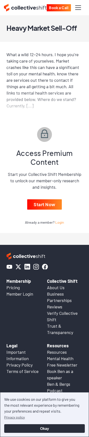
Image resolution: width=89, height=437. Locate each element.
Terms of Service (22, 371)
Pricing (13, 287)
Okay (44, 428)
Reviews (54, 306)
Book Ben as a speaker (60, 374)
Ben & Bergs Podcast (58, 387)
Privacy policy (14, 417)
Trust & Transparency (60, 329)
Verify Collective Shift (62, 316)
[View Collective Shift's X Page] (18, 267)
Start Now (44, 204)
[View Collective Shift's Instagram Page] (36, 267)
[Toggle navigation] (78, 8)
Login (59, 222)
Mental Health (60, 358)
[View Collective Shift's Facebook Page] (45, 267)
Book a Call (59, 7)
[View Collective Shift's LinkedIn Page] (27, 267)
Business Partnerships (59, 297)
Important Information (17, 355)
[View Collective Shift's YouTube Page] (9, 267)
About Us (56, 287)
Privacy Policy (19, 365)
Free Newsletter (62, 365)
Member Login (19, 294)
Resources (57, 352)
